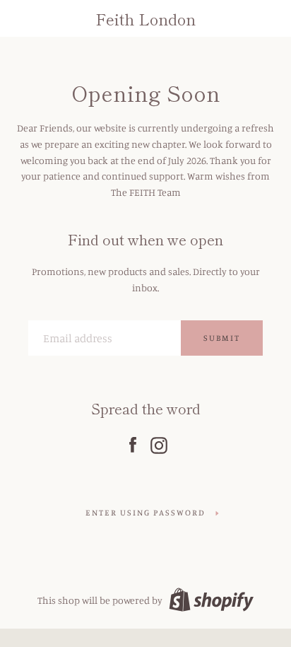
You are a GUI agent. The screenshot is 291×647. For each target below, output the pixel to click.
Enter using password (145, 512)
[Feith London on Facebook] (132, 442)
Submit (221, 337)
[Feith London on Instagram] (158, 442)
